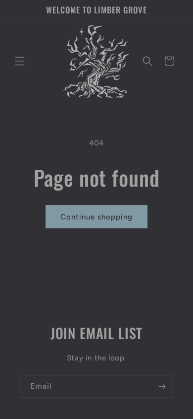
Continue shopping (96, 216)
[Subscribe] (162, 386)
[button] (20, 61)
